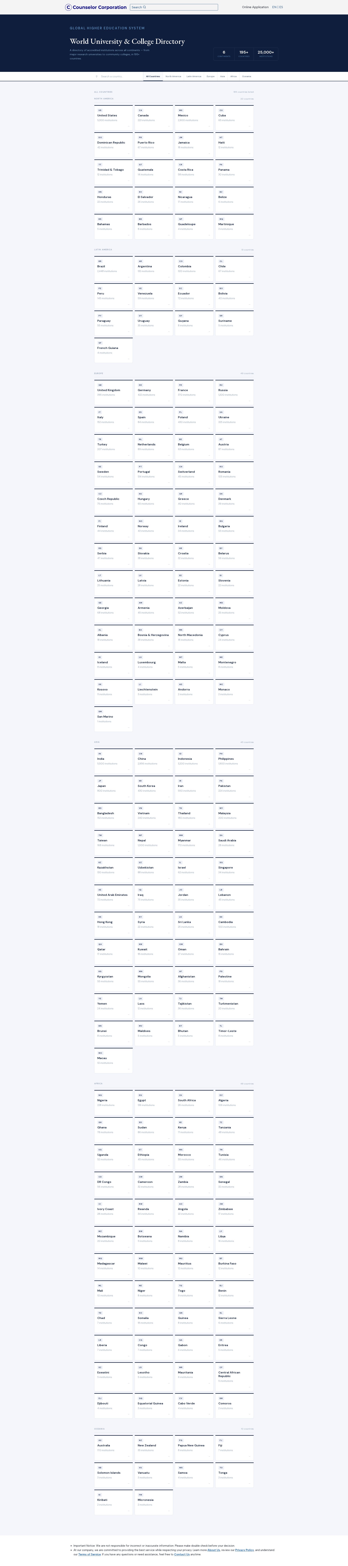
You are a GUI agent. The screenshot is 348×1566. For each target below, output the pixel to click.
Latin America (194, 76)
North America (173, 76)
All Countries (153, 76)
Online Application (255, 7)
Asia (222, 76)
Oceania (246, 76)
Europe (211, 76)
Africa (233, 76)
